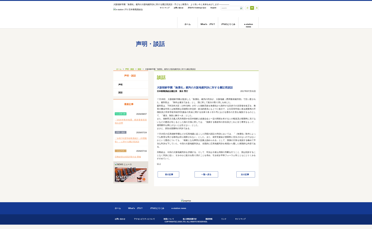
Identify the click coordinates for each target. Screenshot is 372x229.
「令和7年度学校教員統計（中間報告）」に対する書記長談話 (131, 140)
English (213, 8)
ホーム (188, 24)
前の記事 (169, 174)
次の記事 (245, 174)
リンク (223, 219)
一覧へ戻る (206, 174)
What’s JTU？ (208, 24)
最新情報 (208, 219)
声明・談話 (129, 69)
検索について (169, 219)
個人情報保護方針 (190, 219)
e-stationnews (248, 25)
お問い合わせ (178, 8)
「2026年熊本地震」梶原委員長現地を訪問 (131, 121)
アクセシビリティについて (144, 219)
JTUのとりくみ (228, 24)
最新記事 (129, 104)
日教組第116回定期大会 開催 (128, 157)
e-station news (178, 208)
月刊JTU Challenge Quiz (197, 8)
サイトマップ (164, 8)
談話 (139, 69)
